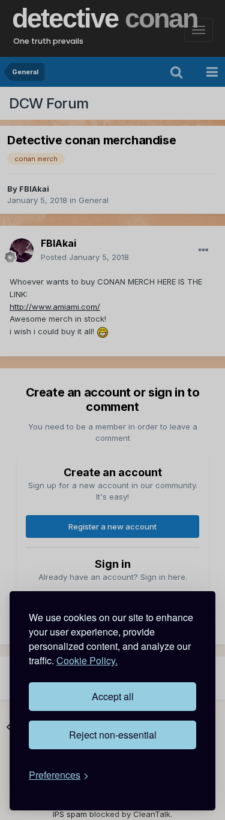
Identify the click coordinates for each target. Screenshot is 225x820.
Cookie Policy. (87, 660)
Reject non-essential (113, 735)
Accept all (113, 696)
